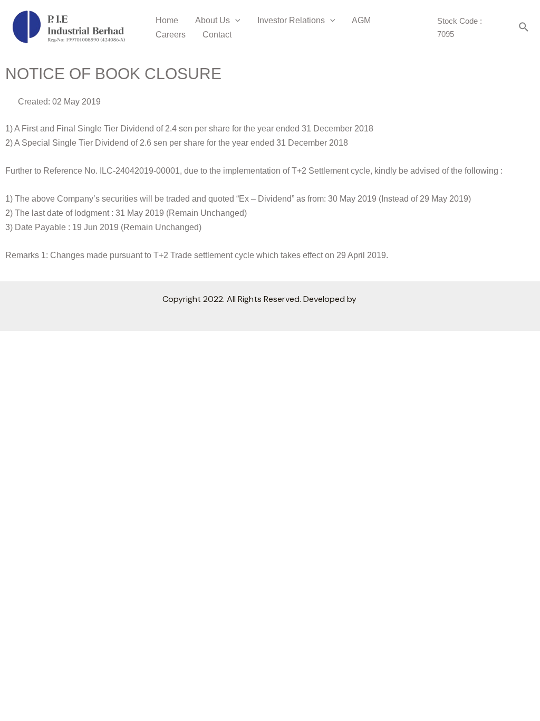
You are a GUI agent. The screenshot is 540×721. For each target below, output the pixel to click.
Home (167, 20)
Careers (171, 34)
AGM (361, 20)
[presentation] (235, 20)
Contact (217, 34)
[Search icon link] (524, 27)
